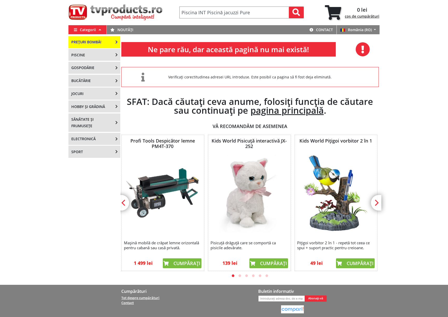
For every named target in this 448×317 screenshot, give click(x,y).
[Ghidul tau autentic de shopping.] (292, 309)
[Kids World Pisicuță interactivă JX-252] (249, 193)
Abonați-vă (315, 298)
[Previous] (124, 203)
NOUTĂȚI (124, 29)
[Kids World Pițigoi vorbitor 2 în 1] (336, 193)
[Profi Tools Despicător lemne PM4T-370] (162, 193)
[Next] (376, 203)
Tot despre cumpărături (140, 297)
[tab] (352, 13)
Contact (324, 29)
